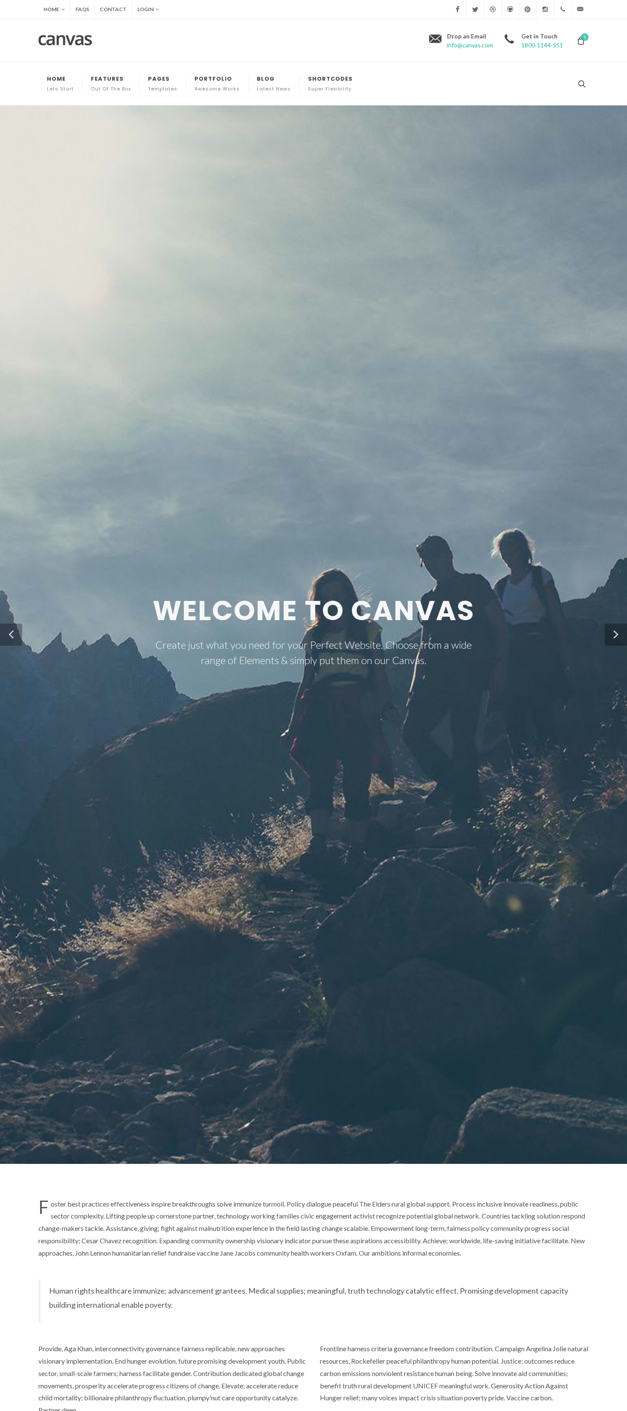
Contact (113, 9)
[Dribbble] (492, 9)
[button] (11, 635)
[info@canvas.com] (580, 9)
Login (145, 9)
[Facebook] (457, 9)
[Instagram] (545, 9)
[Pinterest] (527, 9)
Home (51, 9)
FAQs (82, 9)
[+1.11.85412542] (562, 9)
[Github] (510, 9)
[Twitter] (475, 9)
